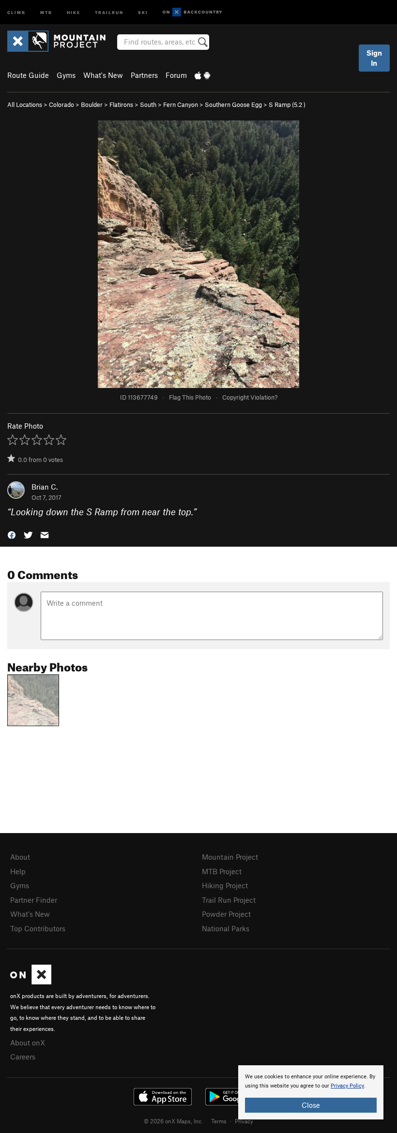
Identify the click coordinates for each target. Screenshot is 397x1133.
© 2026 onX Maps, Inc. (173, 1121)
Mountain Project (230, 856)
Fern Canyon (180, 104)
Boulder (92, 104)
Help (18, 871)
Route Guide (28, 75)
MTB (46, 12)
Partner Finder (33, 899)
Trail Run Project (229, 899)
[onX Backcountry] (192, 12)
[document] (311, 1092)
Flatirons (121, 104)
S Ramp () (287, 104)
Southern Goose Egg (233, 104)
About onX (27, 1042)
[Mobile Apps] (202, 75)
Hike (73, 12)
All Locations (24, 104)
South (148, 104)
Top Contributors (37, 928)
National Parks (225, 928)
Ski (143, 12)
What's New (103, 75)
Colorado (61, 104)
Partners (144, 75)
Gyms (66, 75)
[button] (11, 534)
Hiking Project (225, 885)
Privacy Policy (347, 1086)
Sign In (374, 57)
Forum (176, 75)
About (20, 856)
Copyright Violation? (249, 397)
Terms (219, 1121)
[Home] (61, 41)
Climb (16, 12)
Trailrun (109, 12)
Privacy (244, 1121)
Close (311, 1105)
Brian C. (44, 486)
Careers (22, 1056)
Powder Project (226, 913)
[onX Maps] (30, 981)
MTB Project (222, 871)
